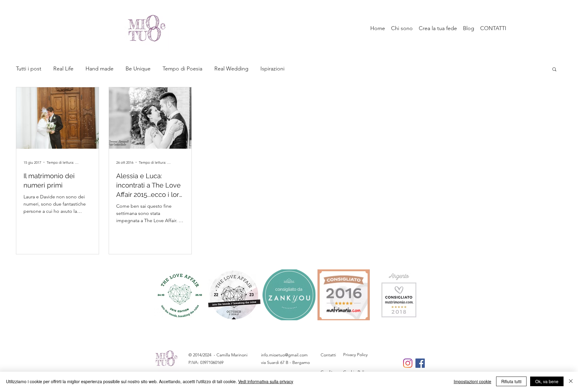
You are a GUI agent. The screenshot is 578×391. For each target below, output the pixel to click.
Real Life (63, 68)
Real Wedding (231, 68)
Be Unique (138, 68)
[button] (554, 70)
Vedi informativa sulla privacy (265, 381)
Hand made (99, 68)
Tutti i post (28, 68)
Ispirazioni (272, 68)
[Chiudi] (570, 381)
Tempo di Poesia (182, 68)
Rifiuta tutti (511, 381)
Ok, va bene (546, 381)
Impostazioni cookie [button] (472, 381)
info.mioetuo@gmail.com (284, 355)
